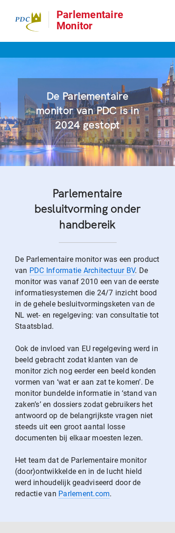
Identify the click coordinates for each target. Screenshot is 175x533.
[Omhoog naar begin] (163, 525)
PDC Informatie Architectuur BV (82, 270)
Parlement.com (84, 493)
